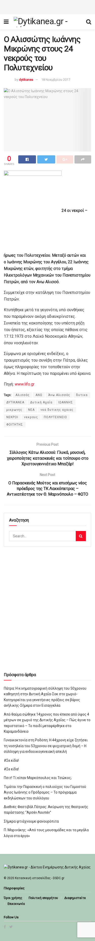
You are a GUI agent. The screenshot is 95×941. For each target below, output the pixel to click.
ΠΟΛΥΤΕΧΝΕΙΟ (55, 417)
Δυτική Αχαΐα (41, 402)
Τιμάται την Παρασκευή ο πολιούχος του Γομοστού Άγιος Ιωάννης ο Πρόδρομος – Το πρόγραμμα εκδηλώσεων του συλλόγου (45, 792)
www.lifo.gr (24, 384)
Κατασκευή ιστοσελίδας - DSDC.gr (39, 878)
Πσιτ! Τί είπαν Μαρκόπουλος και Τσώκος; (38, 778)
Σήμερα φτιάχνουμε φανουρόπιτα (31, 821)
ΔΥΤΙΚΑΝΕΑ (15, 402)
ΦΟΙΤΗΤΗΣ (14, 424)
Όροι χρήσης (13, 898)
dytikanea (26, 79)
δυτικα (82, 395)
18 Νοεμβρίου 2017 (55, 79)
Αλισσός (22, 395)
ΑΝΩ (38, 395)
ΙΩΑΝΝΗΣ (65, 402)
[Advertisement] (47, 6)
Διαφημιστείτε (75, 898)
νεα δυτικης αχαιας (57, 410)
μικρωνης (14, 410)
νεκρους (31, 417)
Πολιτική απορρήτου (43, 898)
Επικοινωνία (16, 904)
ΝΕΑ (31, 410)
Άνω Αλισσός (59, 395)
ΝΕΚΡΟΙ (12, 417)
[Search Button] (81, 536)
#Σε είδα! (11, 760)
